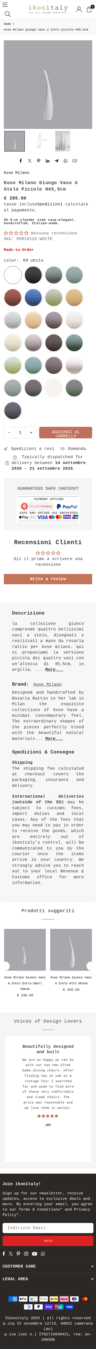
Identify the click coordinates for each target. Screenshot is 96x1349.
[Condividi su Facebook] (21, 161)
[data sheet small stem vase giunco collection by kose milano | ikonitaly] (38, 141)
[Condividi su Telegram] (57, 161)
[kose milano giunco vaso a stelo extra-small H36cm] (25, 950)
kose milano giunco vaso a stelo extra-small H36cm (25, 983)
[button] (88, 9)
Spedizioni (50, 204)
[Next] (91, 966)
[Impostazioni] (79, 9)
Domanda (76, 449)
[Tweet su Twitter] (30, 161)
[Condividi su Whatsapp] (66, 161)
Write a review (48, 579)
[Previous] (5, 966)
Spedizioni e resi (31, 449)
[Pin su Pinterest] (39, 161)
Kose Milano (16, 173)
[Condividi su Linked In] (48, 161)
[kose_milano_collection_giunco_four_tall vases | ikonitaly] (62, 141)
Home (7, 24)
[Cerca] (8, 14)
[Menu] (5, 4)
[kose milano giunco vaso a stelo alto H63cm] (71, 950)
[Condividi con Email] (75, 161)
